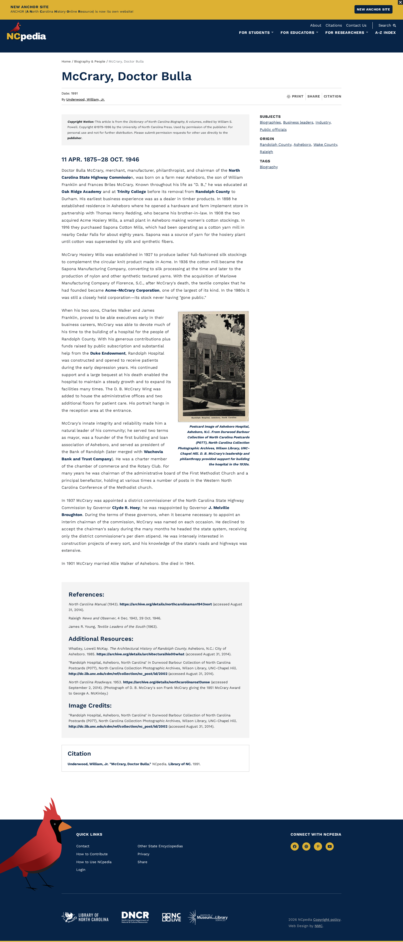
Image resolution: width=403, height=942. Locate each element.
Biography (269, 167)
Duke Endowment (107, 353)
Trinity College (131, 191)
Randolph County (212, 191)
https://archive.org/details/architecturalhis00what (140, 654)
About (315, 25)
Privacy (143, 854)
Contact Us (356, 25)
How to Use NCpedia (93, 862)
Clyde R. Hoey (126, 507)
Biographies (271, 122)
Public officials (273, 129)
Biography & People (89, 61)
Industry (323, 122)
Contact (82, 846)
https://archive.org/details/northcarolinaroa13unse (166, 682)
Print (298, 96)
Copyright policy (326, 920)
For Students (254, 33)
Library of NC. (179, 764)
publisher (74, 138)
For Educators (297, 33)
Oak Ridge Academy (81, 191)
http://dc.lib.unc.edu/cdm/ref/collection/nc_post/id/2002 (118, 674)
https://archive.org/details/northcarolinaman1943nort (166, 604)
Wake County (325, 144)
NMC (319, 926)
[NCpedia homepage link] (26, 31)
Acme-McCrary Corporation (132, 290)
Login (80, 870)
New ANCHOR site (373, 9)
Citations (334, 25)
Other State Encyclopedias (160, 846)
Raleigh (266, 152)
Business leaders (298, 122)
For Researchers (344, 33)
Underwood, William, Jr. (85, 99)
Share (313, 96)
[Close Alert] (400, 2)
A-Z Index (385, 32)
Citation (332, 96)
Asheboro (303, 144)
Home (66, 61)
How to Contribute (92, 854)
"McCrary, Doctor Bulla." (130, 764)
